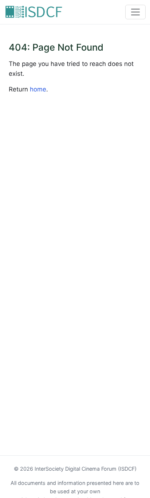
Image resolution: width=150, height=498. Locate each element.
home (38, 89)
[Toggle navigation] (135, 12)
